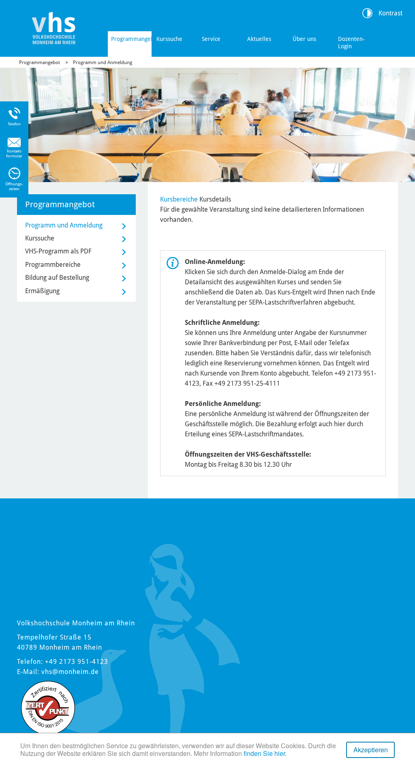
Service (211, 39)
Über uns (304, 39)
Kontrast (390, 13)
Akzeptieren (370, 749)
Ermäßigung (42, 291)
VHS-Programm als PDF (58, 251)
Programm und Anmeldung (102, 62)
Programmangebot (131, 39)
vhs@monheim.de (70, 672)
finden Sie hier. (265, 753)
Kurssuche (169, 39)
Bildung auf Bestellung (57, 277)
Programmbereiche (53, 264)
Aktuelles (259, 39)
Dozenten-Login (351, 42)
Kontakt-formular (14, 153)
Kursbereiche (179, 199)
